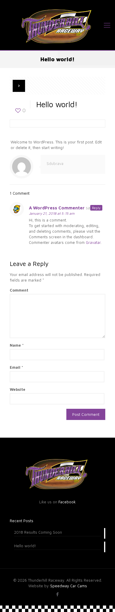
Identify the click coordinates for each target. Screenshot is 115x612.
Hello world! (25, 545)
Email (16, 367)
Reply (96, 208)
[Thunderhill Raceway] (57, 25)
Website (17, 389)
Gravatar (93, 242)
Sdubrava (55, 163)
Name (17, 345)
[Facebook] (58, 594)
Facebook (67, 501)
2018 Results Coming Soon (38, 532)
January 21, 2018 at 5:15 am (52, 213)
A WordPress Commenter (57, 207)
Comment (19, 290)
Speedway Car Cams (68, 585)
